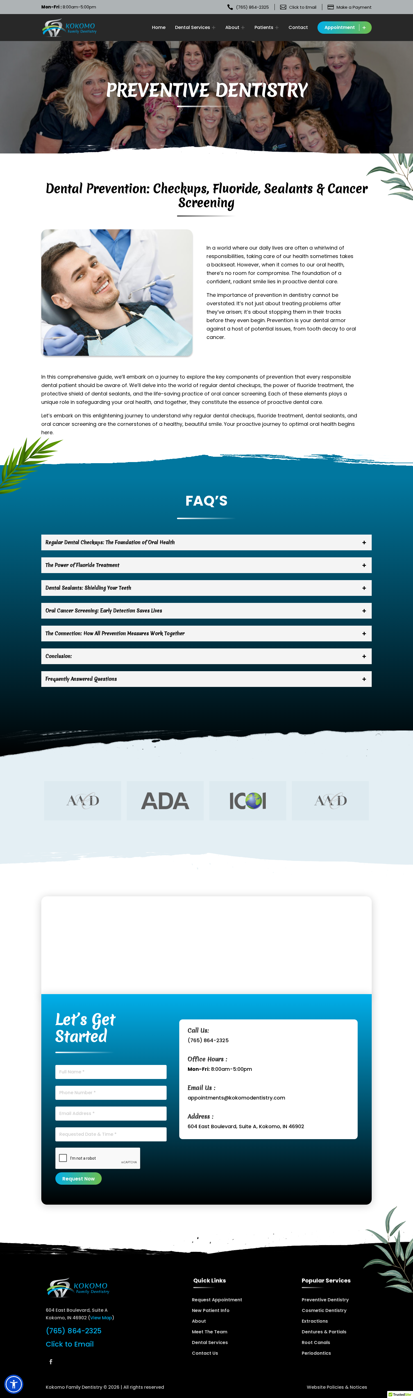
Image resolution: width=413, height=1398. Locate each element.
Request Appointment (217, 1300)
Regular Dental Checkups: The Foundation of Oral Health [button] (110, 542)
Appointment (339, 27)
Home (158, 28)
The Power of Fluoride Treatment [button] (82, 565)
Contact (298, 28)
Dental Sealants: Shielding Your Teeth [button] (88, 588)
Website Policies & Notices (337, 1387)
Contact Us (205, 1353)
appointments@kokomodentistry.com (236, 1097)
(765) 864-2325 (208, 1040)
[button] (14, 1384)
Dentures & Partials (324, 1332)
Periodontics (316, 1353)
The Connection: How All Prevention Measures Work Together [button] (115, 633)
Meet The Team (209, 1332)
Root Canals (316, 1342)
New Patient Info (211, 1310)
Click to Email (70, 1344)
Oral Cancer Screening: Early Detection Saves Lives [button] (104, 610)
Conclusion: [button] (59, 656)
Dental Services (192, 27)
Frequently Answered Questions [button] (81, 679)
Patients (264, 27)
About (232, 27)
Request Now (78, 1178)
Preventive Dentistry (325, 1300)
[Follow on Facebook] (51, 1362)
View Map (101, 1318)
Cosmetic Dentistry (324, 1310)
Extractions (315, 1321)
